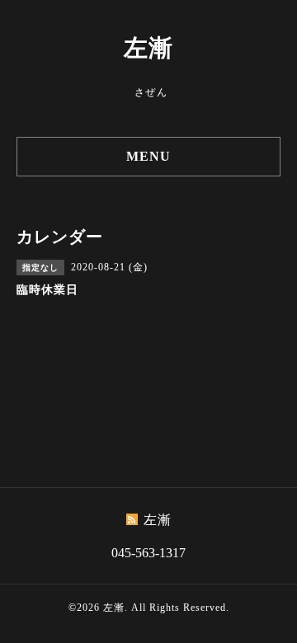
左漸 (148, 48)
